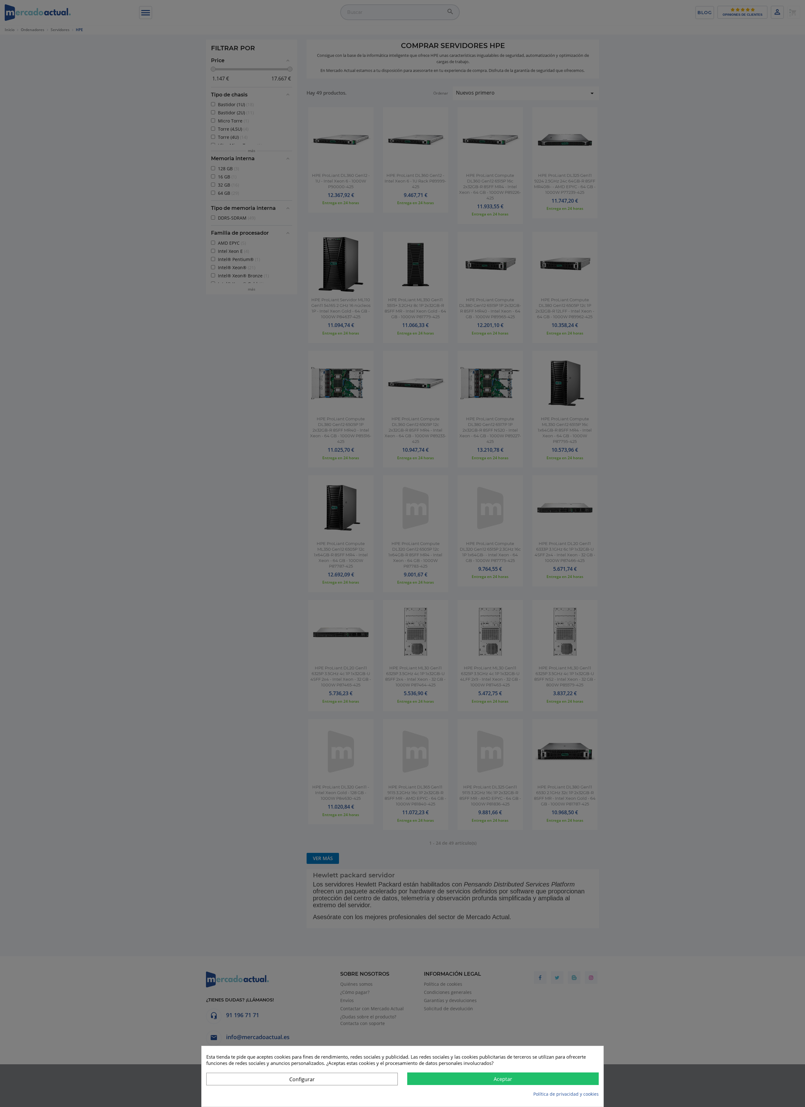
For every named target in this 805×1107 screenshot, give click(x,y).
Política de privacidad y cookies (566, 1094)
